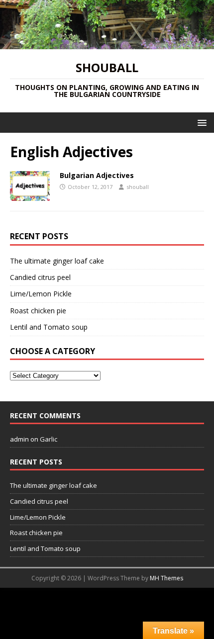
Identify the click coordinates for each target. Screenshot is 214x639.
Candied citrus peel (40, 277)
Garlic (48, 439)
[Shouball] (107, 43)
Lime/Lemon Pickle (41, 293)
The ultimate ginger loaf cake (57, 261)
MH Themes (166, 578)
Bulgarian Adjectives (97, 175)
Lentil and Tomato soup (49, 327)
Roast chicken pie (38, 310)
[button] (200, 122)
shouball (137, 186)
